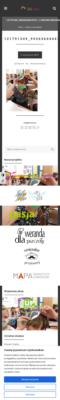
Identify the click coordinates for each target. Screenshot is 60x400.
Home (20, 27)
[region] (30, 373)
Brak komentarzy (39, 64)
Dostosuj (30, 387)
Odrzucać (30, 394)
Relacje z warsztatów (33, 27)
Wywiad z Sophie (11, 344)
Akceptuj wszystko (30, 379)
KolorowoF (20, 64)
